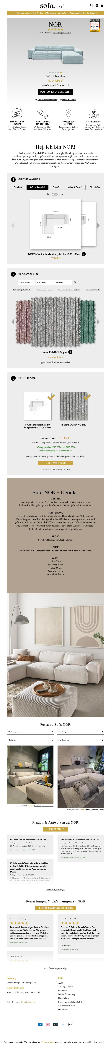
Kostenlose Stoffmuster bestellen (83, 12)
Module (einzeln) (97, 187)
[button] (98, 225)
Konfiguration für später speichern (40, 456)
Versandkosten (48, 1041)
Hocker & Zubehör (75, 187)
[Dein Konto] (96, 5)
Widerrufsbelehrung (66, 994)
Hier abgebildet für (34, 806)
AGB (60, 982)
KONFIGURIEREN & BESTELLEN (55, 91)
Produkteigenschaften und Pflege (71, 456)
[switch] (55, 194)
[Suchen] (91, 5)
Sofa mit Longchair (37, 187)
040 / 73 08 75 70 (15, 988)
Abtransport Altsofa (66, 1005)
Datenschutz (63, 998)
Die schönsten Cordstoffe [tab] (69, 289)
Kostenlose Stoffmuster (47, 99)
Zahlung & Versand (66, 986)
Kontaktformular (28, 1002)
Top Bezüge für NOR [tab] (22, 289)
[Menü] (8, 5)
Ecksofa (56, 187)
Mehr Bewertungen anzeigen (56, 968)
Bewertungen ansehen (62, 32)
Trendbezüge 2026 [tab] (45, 289)
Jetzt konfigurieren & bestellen (43, 806)
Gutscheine (63, 1009)
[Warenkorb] (102, 5)
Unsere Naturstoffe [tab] (94, 289)
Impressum (63, 990)
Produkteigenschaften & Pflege (71, 1001)
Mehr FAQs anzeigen (55, 889)
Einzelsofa (18, 187)
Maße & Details (69, 99)
